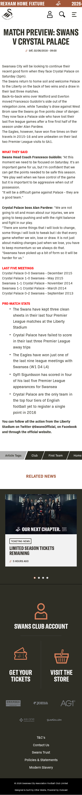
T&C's (41, 737)
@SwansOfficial (43, 426)
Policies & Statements (41, 760)
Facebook (69, 426)
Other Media (40, 790)
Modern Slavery (41, 767)
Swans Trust (41, 752)
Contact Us (41, 745)
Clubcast (63, 790)
